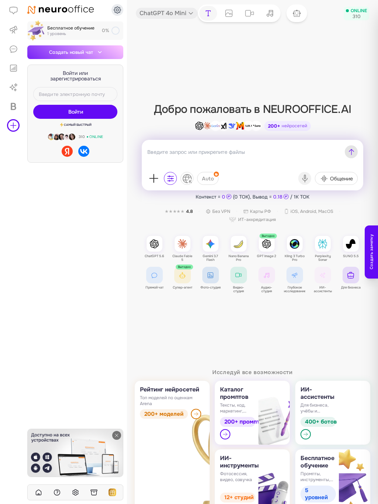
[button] (297, 13)
